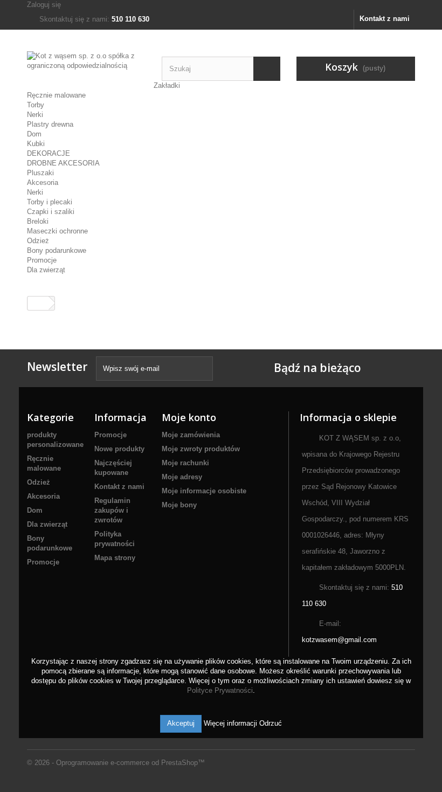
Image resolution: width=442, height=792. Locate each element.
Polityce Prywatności (220, 690)
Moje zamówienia (191, 435)
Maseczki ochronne (57, 231)
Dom (34, 134)
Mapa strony (114, 558)
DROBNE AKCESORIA (63, 163)
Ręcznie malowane (56, 95)
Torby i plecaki (49, 202)
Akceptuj (181, 723)
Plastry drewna (50, 124)
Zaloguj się (44, 5)
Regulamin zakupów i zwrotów (112, 510)
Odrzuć (270, 723)
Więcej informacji (231, 723)
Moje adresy (182, 477)
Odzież (38, 241)
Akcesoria (42, 182)
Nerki (35, 115)
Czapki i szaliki (50, 212)
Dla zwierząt (46, 270)
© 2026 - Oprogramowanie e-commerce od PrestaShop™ (116, 763)
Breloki (38, 221)
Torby (35, 105)
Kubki (36, 144)
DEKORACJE (48, 153)
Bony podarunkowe (56, 250)
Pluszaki (40, 173)
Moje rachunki (185, 463)
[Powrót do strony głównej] (38, 303)
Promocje (42, 260)
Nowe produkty (119, 449)
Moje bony (179, 505)
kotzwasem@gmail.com (339, 640)
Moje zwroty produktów (201, 449)
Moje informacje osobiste (204, 491)
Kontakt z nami (385, 19)
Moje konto (189, 417)
